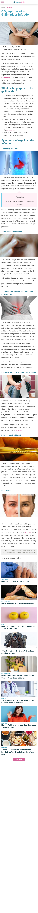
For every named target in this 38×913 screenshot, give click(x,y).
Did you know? (6, 602)
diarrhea (19, 430)
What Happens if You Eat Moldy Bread (17, 604)
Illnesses (9, 7)
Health (3, 7)
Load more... (19, 759)
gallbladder (6, 77)
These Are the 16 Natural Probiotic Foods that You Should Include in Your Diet (17, 752)
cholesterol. (11, 130)
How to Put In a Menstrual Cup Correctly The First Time (18, 726)
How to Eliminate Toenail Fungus (15, 581)
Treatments (5, 579)
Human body (5, 723)
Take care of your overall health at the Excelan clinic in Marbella (17, 701)
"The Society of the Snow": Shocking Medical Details (17, 652)
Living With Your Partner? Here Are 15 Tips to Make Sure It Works (17, 677)
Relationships (5, 673)
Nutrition (4, 747)
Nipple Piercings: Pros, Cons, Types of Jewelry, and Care (18, 627)
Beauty (3, 624)
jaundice (28, 532)
